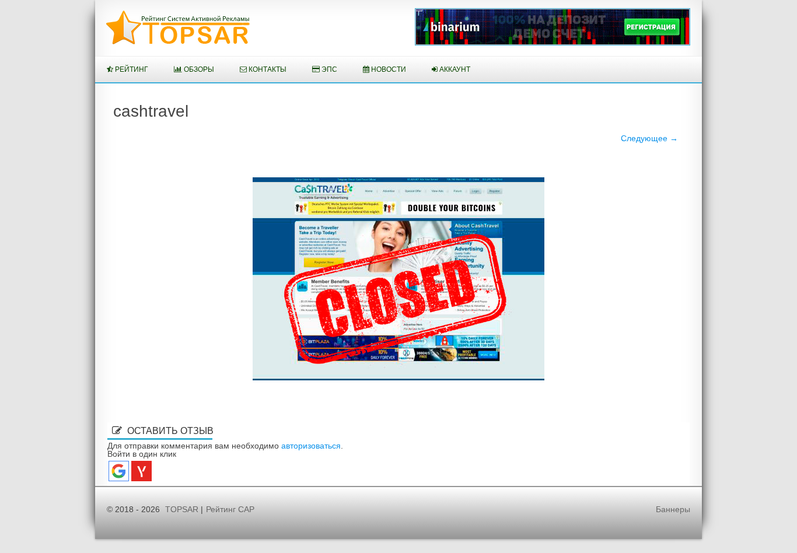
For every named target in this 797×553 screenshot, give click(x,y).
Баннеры (673, 509)
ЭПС (328, 69)
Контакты (266, 69)
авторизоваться (311, 445)
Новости (387, 69)
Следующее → (649, 138)
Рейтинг (130, 69)
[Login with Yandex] (141, 471)
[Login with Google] (119, 471)
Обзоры (198, 69)
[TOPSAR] (178, 42)
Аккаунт (454, 69)
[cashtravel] (398, 278)
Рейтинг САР (230, 509)
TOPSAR (181, 509)
